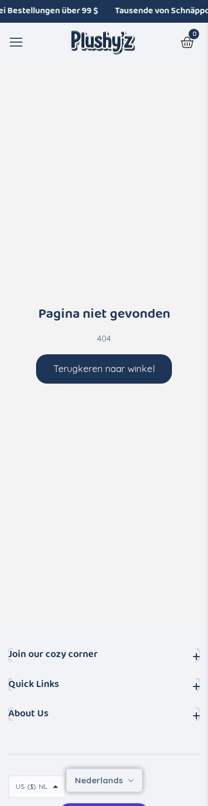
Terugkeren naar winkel (104, 368)
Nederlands (100, 780)
